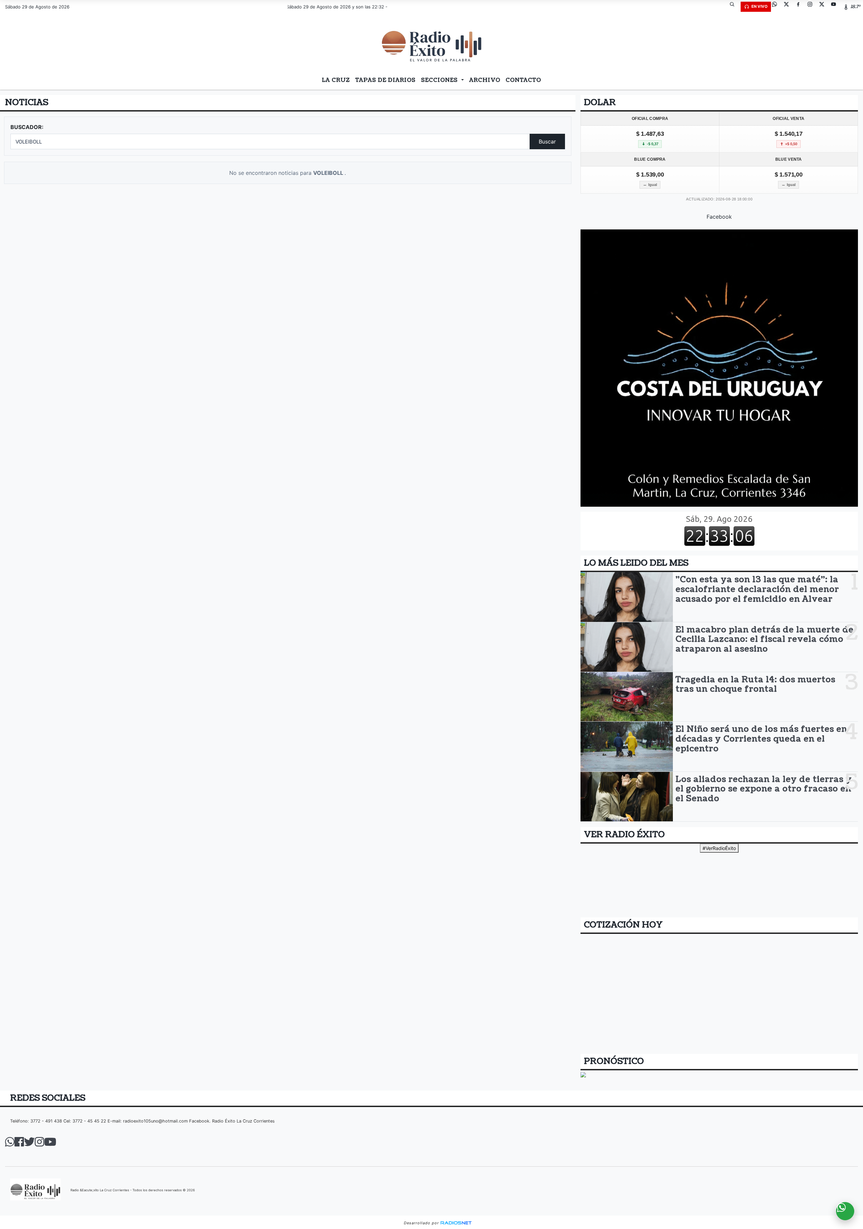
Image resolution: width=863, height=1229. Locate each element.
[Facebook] (800, 6)
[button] (734, 6)
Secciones (440, 80)
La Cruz (336, 80)
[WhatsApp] (777, 6)
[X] (789, 6)
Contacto (523, 80)
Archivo (484, 80)
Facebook (719, 216)
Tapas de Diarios (385, 80)
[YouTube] (836, 6)
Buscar (547, 141)
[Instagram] (812, 6)
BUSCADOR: (26, 127)
